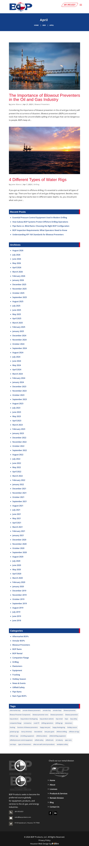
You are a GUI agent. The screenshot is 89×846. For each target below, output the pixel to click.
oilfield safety (39, 740)
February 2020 (18, 582)
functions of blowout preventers (27, 727)
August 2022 (17, 454)
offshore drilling (62, 732)
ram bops (13, 744)
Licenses (53, 789)
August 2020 (17, 556)
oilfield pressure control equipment (21, 740)
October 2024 (18, 344)
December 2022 (19, 437)
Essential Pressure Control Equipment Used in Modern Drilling (39, 217)
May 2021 (16, 518)
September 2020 (19, 552)
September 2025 (19, 297)
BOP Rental (17, 653)
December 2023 (19, 386)
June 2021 (16, 514)
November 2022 (19, 442)
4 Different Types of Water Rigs (38, 179)
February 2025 (18, 327)
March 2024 (17, 374)
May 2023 (16, 416)
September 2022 (19, 450)
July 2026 (16, 254)
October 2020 (18, 548)
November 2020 (19, 544)
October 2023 (18, 395)
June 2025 (16, 310)
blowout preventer (70, 710)
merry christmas (26, 732)
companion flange (15, 723)
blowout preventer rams (40, 715)
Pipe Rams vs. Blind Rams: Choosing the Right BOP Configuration (40, 226)
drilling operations (47, 723)
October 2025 (18, 293)
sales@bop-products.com (23, 817)
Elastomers (17, 666)
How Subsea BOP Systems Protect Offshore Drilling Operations (40, 222)
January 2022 (18, 484)
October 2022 (18, 446)
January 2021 (18, 535)
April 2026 (16, 267)
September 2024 (19, 348)
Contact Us (54, 807)
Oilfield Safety (18, 687)
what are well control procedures (44, 744)
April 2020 (16, 573)
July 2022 (16, 459)
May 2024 (16, 365)
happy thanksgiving (59, 727)
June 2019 (16, 616)
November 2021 (19, 493)
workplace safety (62, 744)
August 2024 (17, 352)
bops (66, 719)
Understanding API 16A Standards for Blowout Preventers (38, 234)
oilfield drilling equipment (57, 736)
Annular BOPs (18, 640)
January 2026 (18, 280)
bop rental (59, 719)
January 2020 (18, 586)
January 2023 (18, 433)
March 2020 (17, 578)
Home (36, 25)
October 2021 (18, 497)
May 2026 (16, 263)
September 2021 (19, 501)
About (52, 784)
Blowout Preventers (42, 104)
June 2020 (16, 565)
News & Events (19, 683)
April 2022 (16, 471)
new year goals (49, 732)
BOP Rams (17, 649)
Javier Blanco (16, 104)
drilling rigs (59, 723)
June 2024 (16, 361)
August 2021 (17, 505)
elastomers (68, 723)
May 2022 (16, 467)
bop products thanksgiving (29, 719)
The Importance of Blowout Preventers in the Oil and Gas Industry (44, 97)
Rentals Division (57, 798)
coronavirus (27, 723)
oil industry (59, 740)
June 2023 (16, 412)
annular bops (57, 710)
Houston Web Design (39, 843)
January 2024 (18, 382)
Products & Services (58, 793)
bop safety (73, 719)
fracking (12, 727)
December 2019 (19, 590)
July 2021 (16, 510)
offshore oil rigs (74, 732)
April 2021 (16, 522)
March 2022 (17, 476)
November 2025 (19, 288)
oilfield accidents (41, 736)
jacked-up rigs (14, 732)
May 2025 (16, 314)
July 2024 (16, 357)
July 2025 (16, 305)
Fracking (16, 674)
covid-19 (36, 723)
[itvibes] (55, 843)
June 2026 (16, 259)
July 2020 (16, 561)
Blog (52, 802)
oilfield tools (49, 740)
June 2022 (16, 463)
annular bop (47, 710)
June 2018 (16, 620)
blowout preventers (57, 715)
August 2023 (17, 403)
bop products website (47, 719)
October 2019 (18, 599)
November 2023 (19, 391)
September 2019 (19, 603)
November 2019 (19, 595)
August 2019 (17, 607)
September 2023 (19, 399)
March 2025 (17, 322)
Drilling (36, 184)
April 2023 (16, 420)
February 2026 (18, 276)
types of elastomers (24, 744)
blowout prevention (71, 715)
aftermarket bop (15, 710)
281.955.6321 (19, 811)
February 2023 (18, 429)
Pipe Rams (17, 691)
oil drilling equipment (27, 736)
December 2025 (19, 284)
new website (38, 732)
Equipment (17, 670)
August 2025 (17, 301)
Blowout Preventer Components (20, 715)
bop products (14, 719)
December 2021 (19, 488)
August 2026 (17, 250)
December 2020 (19, 539)
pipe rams (68, 740)
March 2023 (17, 425)
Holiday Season (19, 679)
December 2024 (19, 335)
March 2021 (17, 527)
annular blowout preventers (32, 710)
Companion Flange (20, 657)
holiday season (72, 727)
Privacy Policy (44, 840)
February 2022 (18, 480)
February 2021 (18, 531)
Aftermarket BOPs (20, 636)
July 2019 (16, 612)
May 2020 (16, 569)
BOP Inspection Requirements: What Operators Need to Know (39, 230)
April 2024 (16, 369)
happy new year (45, 727)
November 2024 (19, 339)
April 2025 (16, 318)
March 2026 (17, 271)
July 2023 (16, 408)
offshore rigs (14, 736)
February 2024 (18, 378)
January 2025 (18, 331)
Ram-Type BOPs (19, 696)
